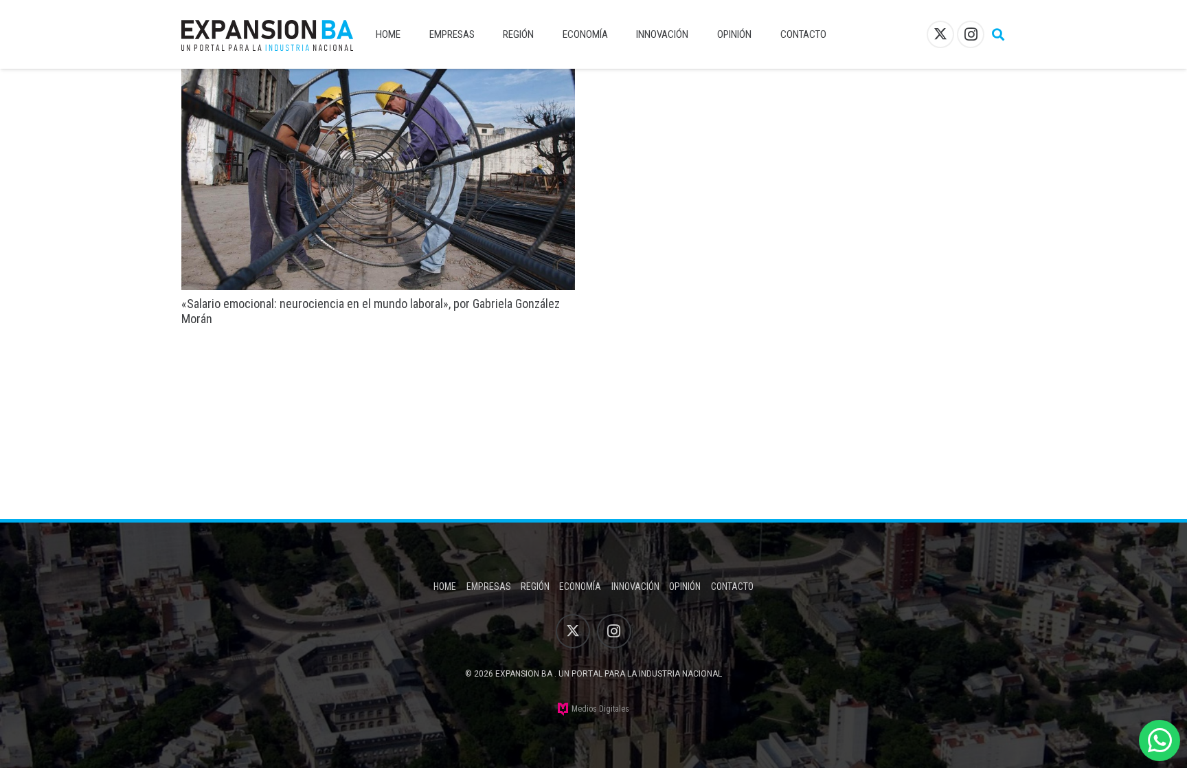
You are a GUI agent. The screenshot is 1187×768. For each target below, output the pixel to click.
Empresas (488, 586)
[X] (940, 34)
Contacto (732, 586)
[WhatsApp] (1159, 740)
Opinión (685, 586)
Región (535, 586)
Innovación (635, 586)
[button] (998, 34)
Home (444, 586)
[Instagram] (970, 34)
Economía (580, 586)
